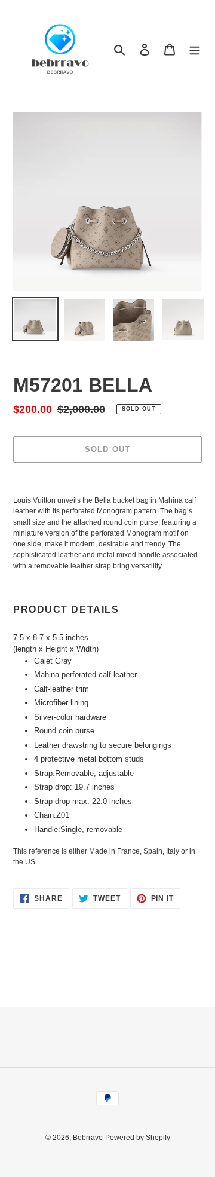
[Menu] (194, 49)
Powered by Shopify (137, 1137)
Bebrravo (88, 1137)
